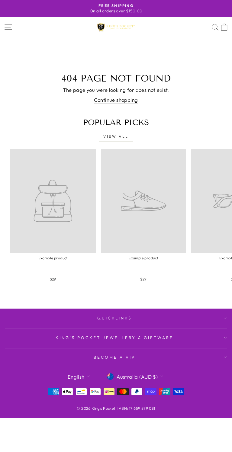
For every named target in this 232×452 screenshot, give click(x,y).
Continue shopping (116, 100)
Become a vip (114, 357)
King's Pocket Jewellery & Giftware (114, 337)
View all (116, 136)
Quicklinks (114, 318)
